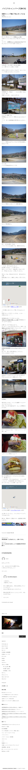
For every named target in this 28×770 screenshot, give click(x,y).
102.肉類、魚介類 (6, 668)
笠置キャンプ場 (17, 37)
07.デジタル (4, 656)
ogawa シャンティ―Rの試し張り (8, 698)
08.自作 (3, 658)
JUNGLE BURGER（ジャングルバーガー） (12, 348)
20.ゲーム (3, 672)
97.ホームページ (5, 674)
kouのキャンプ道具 (5, 726)
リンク (3, 741)
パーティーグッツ (5, 734)
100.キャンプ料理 (5, 664)
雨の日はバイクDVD (5, 751)
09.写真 (3, 660)
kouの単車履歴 (4, 728)
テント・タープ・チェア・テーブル (8, 732)
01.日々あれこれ (5, 644)
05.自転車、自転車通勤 (6, 652)
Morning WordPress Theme (9, 768)
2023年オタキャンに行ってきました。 (9, 709)
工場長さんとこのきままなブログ (15, 42)
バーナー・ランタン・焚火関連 (7, 736)
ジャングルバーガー (16, 510)
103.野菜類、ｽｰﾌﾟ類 (6, 670)
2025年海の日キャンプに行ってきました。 (10, 696)
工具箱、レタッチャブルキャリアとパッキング (10, 745)
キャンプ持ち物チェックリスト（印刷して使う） (11, 730)
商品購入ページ (4, 743)
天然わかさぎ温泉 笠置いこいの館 (10, 320)
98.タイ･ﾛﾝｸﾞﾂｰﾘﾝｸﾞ (5, 676)
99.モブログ (4, 679)
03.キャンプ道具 (5, 648)
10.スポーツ (4, 662)
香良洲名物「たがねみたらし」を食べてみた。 (13, 539)
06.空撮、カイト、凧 (5, 654)
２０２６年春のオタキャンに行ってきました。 (10, 694)
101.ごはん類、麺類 (6, 666)
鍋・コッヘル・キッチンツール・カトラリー (10, 749)
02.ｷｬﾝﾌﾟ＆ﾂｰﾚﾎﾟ (11, 532)
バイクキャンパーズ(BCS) (14, 8)
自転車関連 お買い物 (6, 747)
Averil (20, 707)
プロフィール (4, 739)
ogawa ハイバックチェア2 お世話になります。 (11, 700)
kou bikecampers (12, 577)
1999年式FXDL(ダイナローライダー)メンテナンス (11, 724)
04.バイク (3, 650)
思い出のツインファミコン (7, 692)
